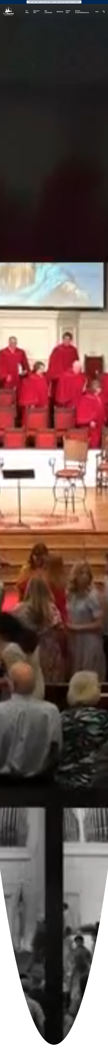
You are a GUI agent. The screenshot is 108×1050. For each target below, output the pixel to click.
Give (97, 11)
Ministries (60, 11)
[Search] (104, 11)
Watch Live (68, 12)
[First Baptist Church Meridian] (8, 11)
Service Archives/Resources (82, 12)
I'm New (27, 12)
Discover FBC (36, 12)
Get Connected (48, 12)
